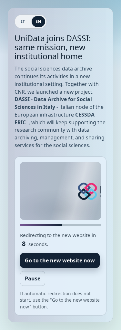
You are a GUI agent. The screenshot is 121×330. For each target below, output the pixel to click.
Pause (32, 278)
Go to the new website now (60, 260)
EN (38, 21)
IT (23, 21)
